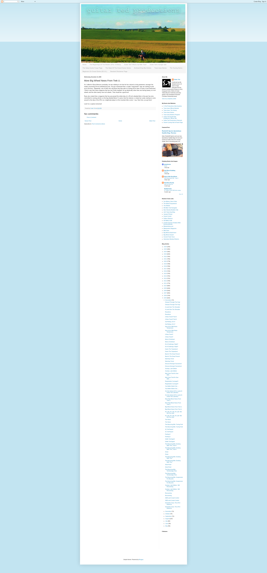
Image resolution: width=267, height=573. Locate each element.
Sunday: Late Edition (171, 368)
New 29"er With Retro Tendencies (171, 327)
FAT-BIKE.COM (168, 220)
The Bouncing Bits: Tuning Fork (174, 424)
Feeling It (167, 434)
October (167, 514)
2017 (165, 268)
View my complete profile (169, 98)
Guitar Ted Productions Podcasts (173, 120)
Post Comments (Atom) (98, 124)
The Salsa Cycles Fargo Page (92, 68)
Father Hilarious (168, 218)
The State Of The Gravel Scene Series (118, 68)
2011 (165, 283)
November (168, 511)
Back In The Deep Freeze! (172, 354)
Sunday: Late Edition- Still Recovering (172, 486)
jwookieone (167, 164)
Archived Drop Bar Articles (142, 68)
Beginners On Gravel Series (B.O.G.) (95, 71)
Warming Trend (169, 359)
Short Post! (168, 464)
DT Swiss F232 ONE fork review (172, 190)
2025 (165, 249)
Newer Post (88, 121)
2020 (165, 261)
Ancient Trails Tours (169, 237)
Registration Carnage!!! (171, 381)
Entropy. (166, 172)
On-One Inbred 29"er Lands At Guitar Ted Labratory (173, 391)
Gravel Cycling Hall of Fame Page (173, 122)
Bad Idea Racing (169, 182)
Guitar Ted (177, 79)
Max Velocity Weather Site (171, 210)
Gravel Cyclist (167, 216)
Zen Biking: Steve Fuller (170, 201)
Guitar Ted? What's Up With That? (135, 64)
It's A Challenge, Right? (171, 344)
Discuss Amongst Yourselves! (173, 363)
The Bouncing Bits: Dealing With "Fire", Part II (173, 444)
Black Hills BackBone (170, 176)
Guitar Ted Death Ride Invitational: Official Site (170, 117)
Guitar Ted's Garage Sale (158, 64)
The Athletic (167, 205)
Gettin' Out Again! (170, 439)
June (166, 523)
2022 (165, 256)
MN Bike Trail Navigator (170, 208)
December (168, 300)
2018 (165, 266)
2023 (165, 254)
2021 (165, 259)
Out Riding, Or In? (170, 321)
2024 (165, 251)
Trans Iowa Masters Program (172, 114)
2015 (165, 273)
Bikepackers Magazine (170, 228)
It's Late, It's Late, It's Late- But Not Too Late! (173, 412)
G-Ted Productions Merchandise (173, 106)
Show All (181, 194)
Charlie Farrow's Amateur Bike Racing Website (172, 223)
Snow (166, 452)
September (168, 516)
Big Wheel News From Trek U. (173, 407)
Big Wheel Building (169, 170)
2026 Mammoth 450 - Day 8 (171, 178)
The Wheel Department (170, 203)
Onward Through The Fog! (172, 302)
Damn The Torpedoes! (171, 349)
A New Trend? (169, 334)
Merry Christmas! (170, 339)
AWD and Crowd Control (172, 498)
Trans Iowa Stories (160, 68)
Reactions (168, 312)
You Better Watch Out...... (172, 386)
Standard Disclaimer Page (118, 71)
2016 (165, 271)
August (167, 518)
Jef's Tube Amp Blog (169, 212)
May (166, 526)
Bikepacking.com (168, 226)
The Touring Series (176, 68)
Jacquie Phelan (168, 214)
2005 (165, 298)
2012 (165, 281)
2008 (165, 290)
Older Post (152, 121)
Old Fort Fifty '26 (168, 184)
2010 (165, 285)
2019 (165, 264)
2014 (165, 276)
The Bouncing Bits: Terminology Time (171, 470)
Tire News (168, 419)
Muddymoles (168, 189)
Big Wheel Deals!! (169, 235)
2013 (165, 278)
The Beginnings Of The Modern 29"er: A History (105, 64)
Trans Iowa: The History (170, 110)
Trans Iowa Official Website (171, 108)
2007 (165, 293)
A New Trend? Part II (171, 317)
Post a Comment (91, 117)
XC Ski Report (169, 429)
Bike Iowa (166, 230)
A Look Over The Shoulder (172, 307)
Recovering (168, 493)
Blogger (141, 559)
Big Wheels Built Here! (170, 232)
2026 (165, 246)
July (166, 521)
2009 (165, 288)
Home (84, 64)
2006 (165, 295)
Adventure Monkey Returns (171, 239)
